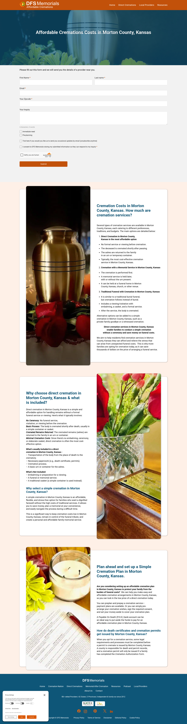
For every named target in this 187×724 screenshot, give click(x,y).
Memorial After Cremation (97, 686)
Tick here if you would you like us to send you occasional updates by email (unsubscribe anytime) (60, 141)
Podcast (127, 686)
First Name (25, 78)
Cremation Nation (56, 686)
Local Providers (146, 5)
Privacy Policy (79, 718)
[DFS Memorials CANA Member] (100, 703)
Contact (99, 691)
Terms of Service (94, 718)
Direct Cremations (127, 5)
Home (112, 5)
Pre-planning (27, 135)
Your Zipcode (26, 99)
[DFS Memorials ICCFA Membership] (87, 703)
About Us (88, 691)
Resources (162, 5)
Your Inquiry (25, 110)
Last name (100, 78)
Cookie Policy (135, 718)
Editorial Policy (120, 718)
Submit (43, 164)
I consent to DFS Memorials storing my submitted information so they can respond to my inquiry (60, 147)
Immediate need (29, 132)
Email (23, 88)
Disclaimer (108, 718)
